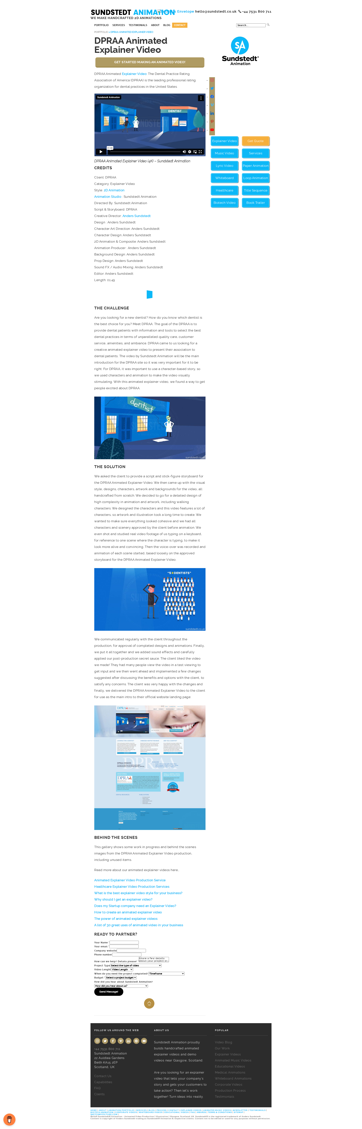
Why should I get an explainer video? (123, 899)
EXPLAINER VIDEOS (191, 1110)
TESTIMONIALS (257, 1110)
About (155, 25)
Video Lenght (102, 969)
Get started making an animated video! (150, 62)
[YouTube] (144, 1041)
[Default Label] (212, 105)
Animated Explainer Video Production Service (130, 880)
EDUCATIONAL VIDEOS (176, 1112)
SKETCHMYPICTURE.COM (104, 1114)
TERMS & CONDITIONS (219, 1112)
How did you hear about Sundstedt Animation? (123, 982)
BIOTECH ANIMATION (102, 1112)
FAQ (193, 1112)
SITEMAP (238, 1112)
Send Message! (108, 991)
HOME (93, 1110)
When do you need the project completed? (121, 973)
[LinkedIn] (128, 1041)
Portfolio (101, 25)
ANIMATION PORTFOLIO (121, 1110)
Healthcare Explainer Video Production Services (131, 886)
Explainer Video (134, 74)
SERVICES (141, 1110)
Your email (101, 946)
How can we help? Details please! (116, 961)
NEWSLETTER (240, 1110)
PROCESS (161, 1110)
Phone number (103, 954)
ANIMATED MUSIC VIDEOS (217, 1110)
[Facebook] (212, 97)
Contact (180, 25)
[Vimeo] (121, 1041)
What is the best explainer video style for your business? (138, 893)
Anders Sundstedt (137, 216)
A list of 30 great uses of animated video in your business (138, 925)
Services (118, 25)
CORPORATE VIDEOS (126, 1112)
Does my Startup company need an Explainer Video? (135, 906)
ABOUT (102, 1110)
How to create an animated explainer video (128, 912)
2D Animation (114, 190)
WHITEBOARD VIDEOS (150, 1112)
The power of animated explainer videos (125, 919)
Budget (99, 977)
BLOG (151, 1110)
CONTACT (173, 1110)
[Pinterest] (136, 1041)
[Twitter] (212, 88)
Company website (105, 950)
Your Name (102, 942)
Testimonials (138, 25)
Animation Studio (107, 196)
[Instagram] (212, 80)
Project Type (102, 965)
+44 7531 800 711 (107, 1049)
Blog (166, 25)
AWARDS (201, 1112)
